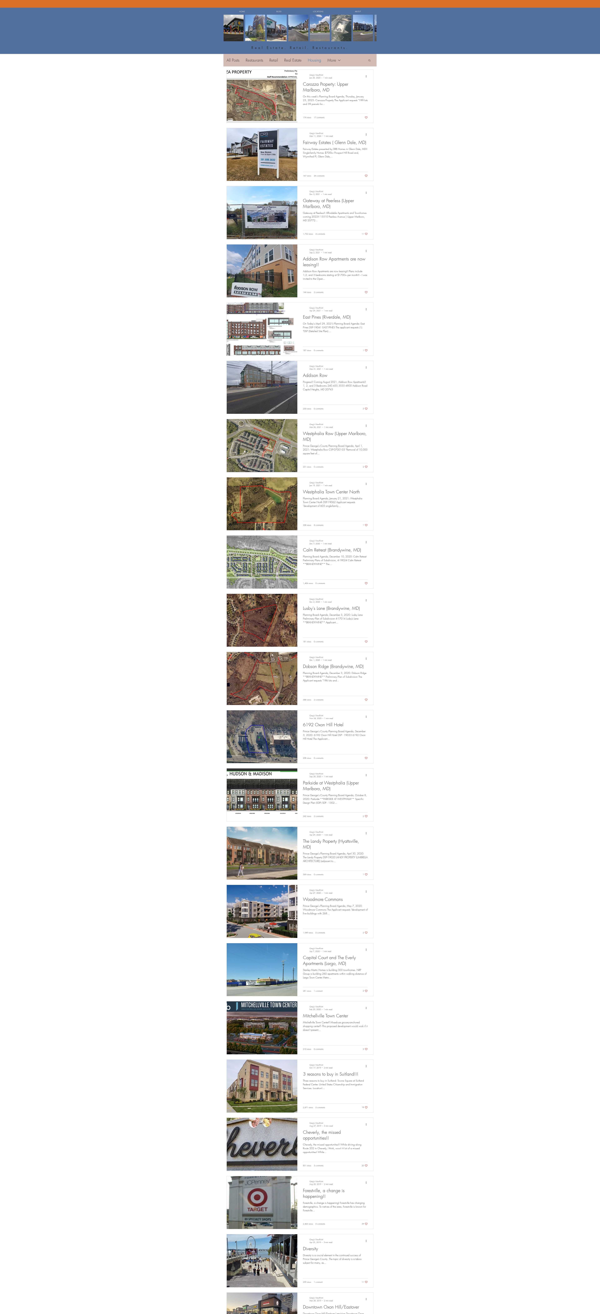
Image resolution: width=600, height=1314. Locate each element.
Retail (273, 60)
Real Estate (293, 60)
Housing (314, 60)
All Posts (233, 60)
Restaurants (254, 60)
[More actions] (367, 76)
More (331, 60)
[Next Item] (371, 28)
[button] (318, 11)
